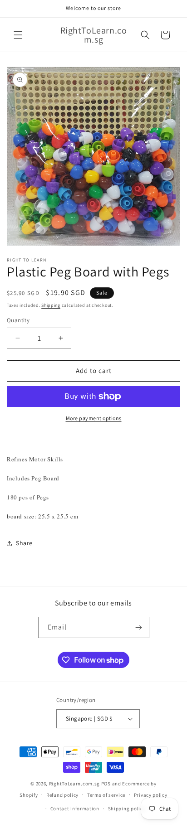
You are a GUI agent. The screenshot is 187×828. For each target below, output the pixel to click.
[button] (18, 35)
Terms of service (106, 795)
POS (106, 783)
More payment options (94, 418)
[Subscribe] (139, 627)
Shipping (50, 305)
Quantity (18, 320)
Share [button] (24, 543)
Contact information (74, 808)
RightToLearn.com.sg (74, 783)
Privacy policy (150, 795)
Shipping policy (127, 808)
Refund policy (62, 795)
